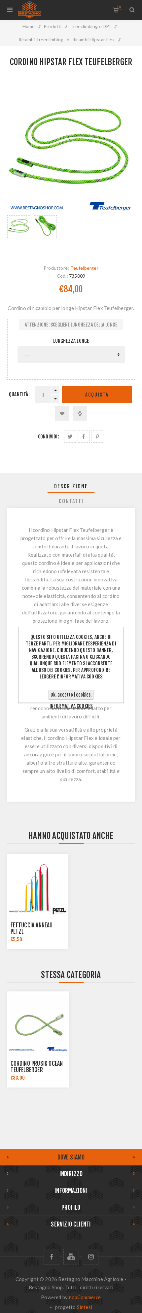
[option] (19, 233)
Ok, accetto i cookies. (71, 695)
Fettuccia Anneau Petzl (32, 928)
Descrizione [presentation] (71, 486)
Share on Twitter (70, 437)
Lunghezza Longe (71, 341)
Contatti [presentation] (71, 501)
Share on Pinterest (97, 437)
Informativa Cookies (71, 706)
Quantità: (19, 394)
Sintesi (84, 1307)
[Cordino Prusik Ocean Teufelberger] (38, 1022)
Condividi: (48, 436)
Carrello (120, 7)
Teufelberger (84, 268)
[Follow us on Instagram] (90, 1256)
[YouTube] (71, 1256)
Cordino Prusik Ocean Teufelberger (37, 1066)
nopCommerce (85, 1297)
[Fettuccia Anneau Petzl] (38, 884)
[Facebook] (51, 1256)
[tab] (71, 486)
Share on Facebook (84, 437)
